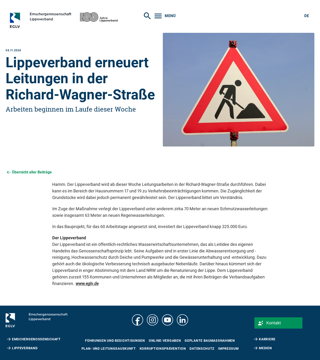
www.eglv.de (87, 283)
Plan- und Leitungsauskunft (109, 348)
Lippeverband (24, 348)
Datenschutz (202, 348)
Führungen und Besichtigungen (115, 340)
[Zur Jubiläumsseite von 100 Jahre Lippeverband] (99, 17)
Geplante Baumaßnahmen (210, 340)
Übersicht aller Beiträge (32, 172)
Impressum (228, 348)
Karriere (267, 339)
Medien (265, 348)
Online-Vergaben (165, 340)
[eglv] (48, 20)
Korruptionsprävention (163, 348)
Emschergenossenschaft (36, 339)
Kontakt (273, 322)
